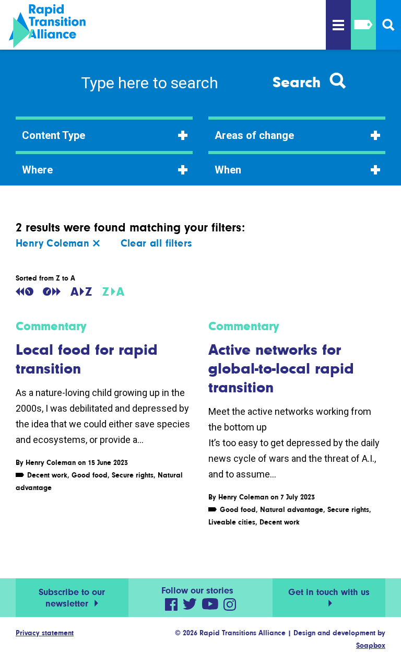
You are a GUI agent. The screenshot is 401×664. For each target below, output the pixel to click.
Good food (90, 475)
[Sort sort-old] (24, 291)
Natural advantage (291, 509)
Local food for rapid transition (87, 359)
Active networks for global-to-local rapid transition (281, 368)
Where (37, 170)
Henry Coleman (54, 243)
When (228, 170)
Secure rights (133, 475)
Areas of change (254, 135)
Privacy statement (45, 632)
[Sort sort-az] (81, 291)
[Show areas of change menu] (363, 25)
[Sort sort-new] (52, 291)
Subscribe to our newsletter (72, 598)
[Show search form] (388, 25)
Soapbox (370, 645)
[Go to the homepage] (62, 26)
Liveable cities (231, 522)
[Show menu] (338, 25)
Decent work (47, 475)
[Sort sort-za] (113, 291)
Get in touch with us (329, 592)
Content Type (53, 135)
